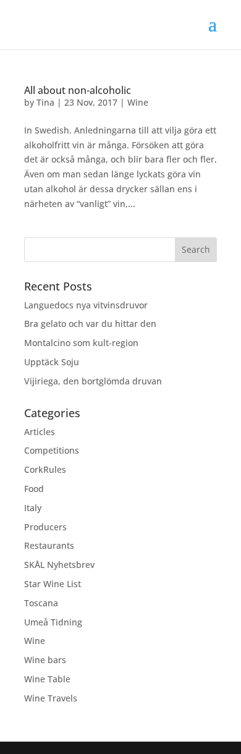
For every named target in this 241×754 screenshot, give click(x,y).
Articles (39, 432)
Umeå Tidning (53, 622)
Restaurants (49, 545)
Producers (45, 527)
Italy (32, 508)
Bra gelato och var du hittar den (90, 323)
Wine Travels (50, 698)
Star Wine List (52, 584)
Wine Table (47, 679)
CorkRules (45, 469)
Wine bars (45, 660)
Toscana (41, 603)
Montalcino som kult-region (81, 343)
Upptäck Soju (51, 362)
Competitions (51, 450)
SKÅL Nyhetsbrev (59, 564)
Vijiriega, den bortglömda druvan (93, 381)
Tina (45, 102)
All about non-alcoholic (77, 90)
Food (34, 488)
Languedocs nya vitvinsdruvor (86, 305)
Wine (137, 102)
